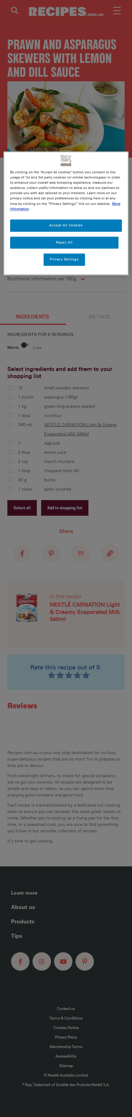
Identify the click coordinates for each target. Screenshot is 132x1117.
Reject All (64, 242)
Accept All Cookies (66, 225)
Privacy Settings (64, 259)
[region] (66, 213)
